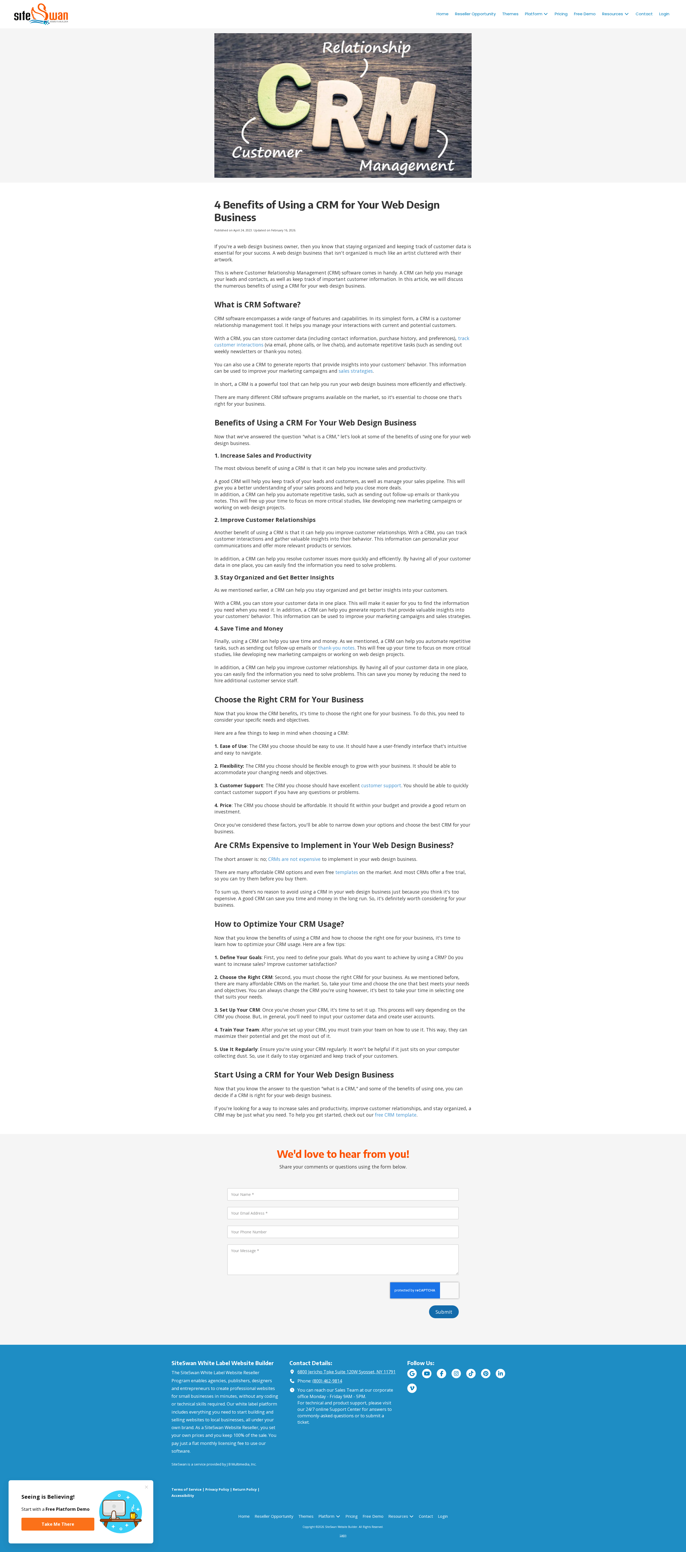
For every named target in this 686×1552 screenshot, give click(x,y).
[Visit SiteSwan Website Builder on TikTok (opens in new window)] (471, 1373)
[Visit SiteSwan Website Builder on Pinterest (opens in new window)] (485, 1373)
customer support (381, 785)
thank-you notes (336, 648)
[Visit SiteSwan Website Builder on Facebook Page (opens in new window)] (441, 1373)
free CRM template (395, 1115)
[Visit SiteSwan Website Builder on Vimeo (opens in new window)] (412, 1388)
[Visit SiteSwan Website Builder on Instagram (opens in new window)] (456, 1373)
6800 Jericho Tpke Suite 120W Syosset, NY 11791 (346, 1372)
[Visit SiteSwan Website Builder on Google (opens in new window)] (412, 1373)
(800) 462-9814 (327, 1381)
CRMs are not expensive (294, 859)
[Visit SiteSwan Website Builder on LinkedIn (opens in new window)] (500, 1373)
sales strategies (356, 371)
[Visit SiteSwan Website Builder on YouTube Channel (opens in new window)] (426, 1373)
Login (343, 1535)
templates (346, 872)
